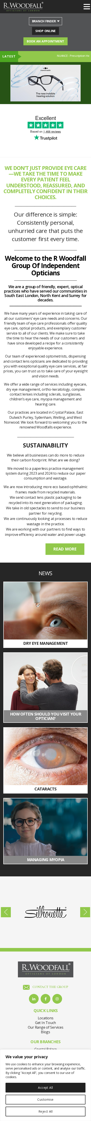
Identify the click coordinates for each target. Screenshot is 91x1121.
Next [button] (85, 912)
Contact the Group (50, 987)
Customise (45, 1099)
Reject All (45, 1111)
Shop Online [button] (45, 31)
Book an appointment (45, 41)
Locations (45, 1018)
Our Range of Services (45, 1027)
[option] (45, 83)
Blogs (45, 1032)
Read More (65, 549)
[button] (86, 7)
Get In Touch (45, 1022)
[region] (45, 1085)
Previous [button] (6, 912)
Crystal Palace (45, 1049)
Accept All (45, 1087)
